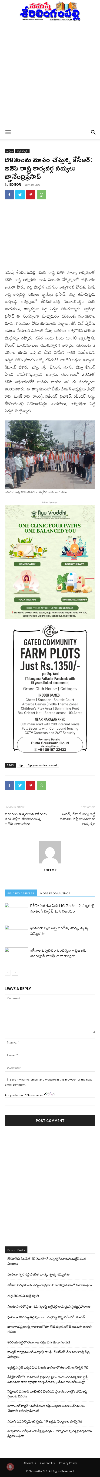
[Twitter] (20, 194)
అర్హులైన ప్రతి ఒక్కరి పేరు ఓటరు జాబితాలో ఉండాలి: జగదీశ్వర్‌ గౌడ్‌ (47, 1367)
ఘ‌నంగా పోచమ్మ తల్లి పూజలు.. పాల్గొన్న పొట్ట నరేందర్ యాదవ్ (46, 1317)
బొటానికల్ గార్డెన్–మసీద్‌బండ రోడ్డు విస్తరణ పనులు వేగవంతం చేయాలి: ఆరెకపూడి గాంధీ (46, 1408)
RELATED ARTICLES (20, 893)
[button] (7, 132)
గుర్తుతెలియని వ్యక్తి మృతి (23, 1296)
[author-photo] (50, 863)
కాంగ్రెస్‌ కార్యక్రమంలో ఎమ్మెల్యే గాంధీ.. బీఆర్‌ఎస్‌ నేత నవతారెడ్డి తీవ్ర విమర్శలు (48, 1354)
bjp (21, 765)
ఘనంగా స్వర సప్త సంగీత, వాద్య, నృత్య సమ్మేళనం (59, 930)
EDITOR (15, 184)
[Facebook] (9, 194)
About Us (29, 1463)
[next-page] (15, 973)
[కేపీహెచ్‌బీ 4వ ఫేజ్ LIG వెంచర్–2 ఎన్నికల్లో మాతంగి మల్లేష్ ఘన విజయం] (16, 911)
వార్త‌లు (9, 151)
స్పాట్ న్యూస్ (22, 151)
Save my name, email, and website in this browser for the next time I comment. (48, 1082)
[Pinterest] (30, 194)
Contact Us (47, 1463)
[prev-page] (7, 973)
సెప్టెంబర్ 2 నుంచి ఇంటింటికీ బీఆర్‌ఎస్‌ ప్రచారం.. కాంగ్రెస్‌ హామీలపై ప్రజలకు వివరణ (47, 1394)
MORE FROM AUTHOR (55, 893)
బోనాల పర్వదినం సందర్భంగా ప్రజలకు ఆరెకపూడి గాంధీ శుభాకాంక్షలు (58, 953)
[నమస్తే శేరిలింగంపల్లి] (50, 10)
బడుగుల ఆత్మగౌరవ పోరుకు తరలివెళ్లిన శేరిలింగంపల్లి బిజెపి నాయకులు (26, 818)
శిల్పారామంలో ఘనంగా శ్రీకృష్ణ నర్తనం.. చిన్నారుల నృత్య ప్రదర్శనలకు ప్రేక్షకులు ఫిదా (49, 1433)
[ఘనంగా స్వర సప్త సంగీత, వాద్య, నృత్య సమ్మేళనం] (16, 933)
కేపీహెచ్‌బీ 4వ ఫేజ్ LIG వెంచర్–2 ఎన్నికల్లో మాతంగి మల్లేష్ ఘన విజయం (62, 908)
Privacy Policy (68, 1463)
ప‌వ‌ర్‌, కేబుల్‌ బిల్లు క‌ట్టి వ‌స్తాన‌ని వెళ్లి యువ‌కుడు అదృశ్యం (77, 818)
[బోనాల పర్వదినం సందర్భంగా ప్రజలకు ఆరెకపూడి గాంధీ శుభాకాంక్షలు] (16, 955)
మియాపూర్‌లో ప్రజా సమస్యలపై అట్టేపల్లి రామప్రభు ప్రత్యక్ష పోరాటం (48, 1306)
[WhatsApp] (41, 194)
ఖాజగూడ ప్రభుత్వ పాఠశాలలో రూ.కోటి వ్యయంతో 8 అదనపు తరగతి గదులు (49, 1329)
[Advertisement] (50, 74)
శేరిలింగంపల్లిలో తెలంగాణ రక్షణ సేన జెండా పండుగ (38, 1342)
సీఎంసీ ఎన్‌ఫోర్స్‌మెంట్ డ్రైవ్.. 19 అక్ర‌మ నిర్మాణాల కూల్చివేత (44, 1421)
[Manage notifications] (10, 1466)
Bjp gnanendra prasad (42, 765)
